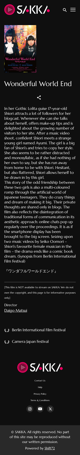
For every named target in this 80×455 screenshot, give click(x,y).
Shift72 (50, 448)
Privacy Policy (40, 393)
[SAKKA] (40, 367)
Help (40, 387)
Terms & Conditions (40, 400)
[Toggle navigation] (73, 10)
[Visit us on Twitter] (50, 409)
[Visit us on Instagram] (29, 409)
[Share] (39, 97)
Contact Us (40, 380)
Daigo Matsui (15, 310)
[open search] (65, 9)
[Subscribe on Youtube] (40, 409)
